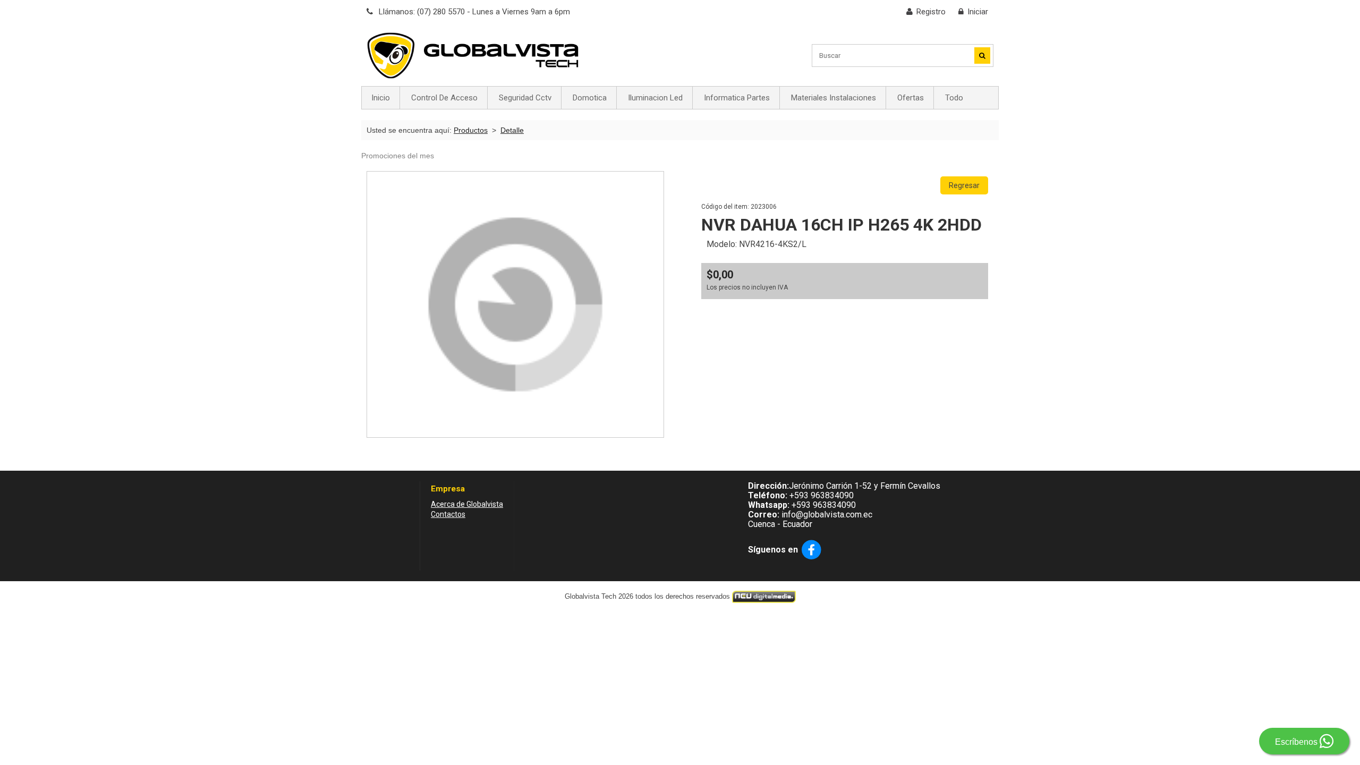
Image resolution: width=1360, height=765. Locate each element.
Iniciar (977, 11)
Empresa (448, 489)
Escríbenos (1297, 741)
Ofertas (910, 98)
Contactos (448, 514)
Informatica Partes (737, 98)
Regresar (964, 185)
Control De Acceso (444, 98)
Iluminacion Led (655, 98)
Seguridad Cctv (525, 98)
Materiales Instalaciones (833, 98)
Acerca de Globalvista (467, 504)
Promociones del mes (397, 155)
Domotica (590, 98)
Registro (931, 11)
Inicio (380, 98)
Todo (954, 98)
